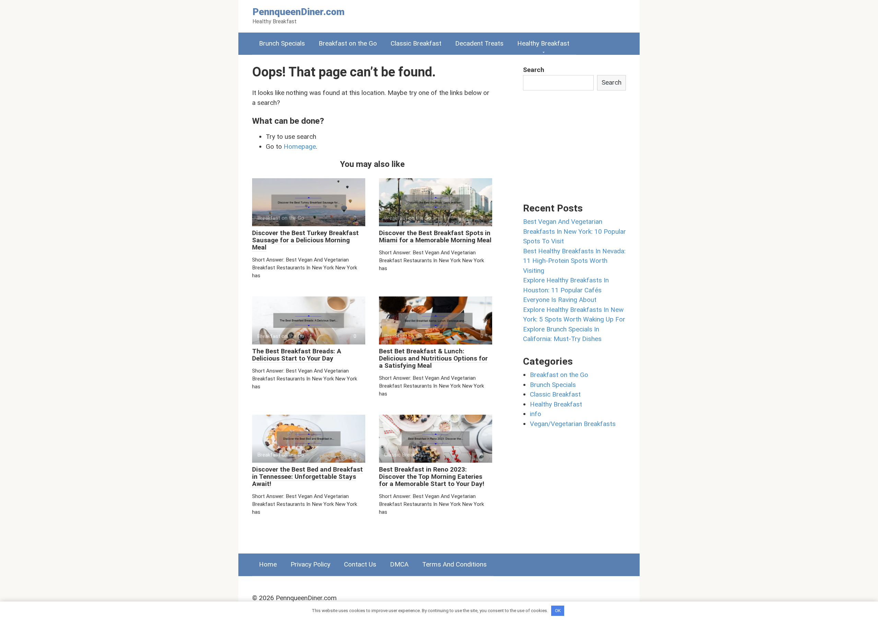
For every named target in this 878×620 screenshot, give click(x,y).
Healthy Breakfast (543, 43)
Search (533, 70)
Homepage (300, 146)
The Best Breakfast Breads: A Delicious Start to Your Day (296, 354)
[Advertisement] (574, 145)
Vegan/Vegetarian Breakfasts (573, 424)
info (535, 414)
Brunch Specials (282, 43)
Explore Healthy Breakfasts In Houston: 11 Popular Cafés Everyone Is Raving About (566, 290)
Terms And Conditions (454, 564)
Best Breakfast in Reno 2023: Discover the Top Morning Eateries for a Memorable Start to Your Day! (431, 476)
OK (558, 610)
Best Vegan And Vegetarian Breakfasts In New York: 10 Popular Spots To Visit (574, 231)
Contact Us (360, 564)
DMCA (399, 564)
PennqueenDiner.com (298, 11)
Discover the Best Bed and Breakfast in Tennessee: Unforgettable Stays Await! (307, 476)
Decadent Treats (479, 43)
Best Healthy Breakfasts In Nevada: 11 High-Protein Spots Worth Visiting (574, 261)
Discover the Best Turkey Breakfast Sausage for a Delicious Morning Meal (305, 240)
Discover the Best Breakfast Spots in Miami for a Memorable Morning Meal (435, 236)
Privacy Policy (310, 564)
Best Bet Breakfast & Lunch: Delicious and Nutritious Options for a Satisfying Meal (433, 358)
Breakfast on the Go (348, 43)
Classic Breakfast (416, 43)
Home (268, 564)
